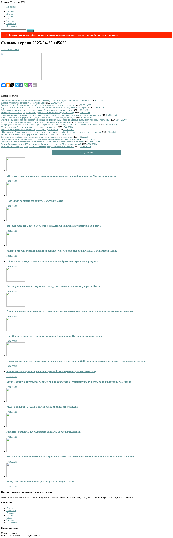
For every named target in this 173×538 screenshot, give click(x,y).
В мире (9, 14)
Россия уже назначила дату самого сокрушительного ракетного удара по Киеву (37, 112)
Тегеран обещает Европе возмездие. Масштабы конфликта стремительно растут (38, 105)
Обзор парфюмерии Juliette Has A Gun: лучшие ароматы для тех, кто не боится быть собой (42, 142)
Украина (10, 21)
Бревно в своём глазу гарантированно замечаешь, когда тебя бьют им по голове (37, 146)
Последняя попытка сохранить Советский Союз (23, 103)
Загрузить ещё (86, 153)
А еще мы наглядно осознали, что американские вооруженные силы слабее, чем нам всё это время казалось (51, 115)
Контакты (11, 7)
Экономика (11, 26)
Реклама (10, 513)
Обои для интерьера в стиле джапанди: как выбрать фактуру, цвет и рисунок (36, 110)
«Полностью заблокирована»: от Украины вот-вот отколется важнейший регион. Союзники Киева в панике (51, 132)
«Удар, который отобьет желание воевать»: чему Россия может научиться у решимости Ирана (44, 108)
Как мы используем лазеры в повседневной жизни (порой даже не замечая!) (36, 122)
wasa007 (15, 49)
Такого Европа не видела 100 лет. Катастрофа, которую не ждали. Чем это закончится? (41, 144)
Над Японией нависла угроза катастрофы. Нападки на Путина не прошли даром (38, 117)
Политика (11, 23)
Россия (9, 16)
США (9, 19)
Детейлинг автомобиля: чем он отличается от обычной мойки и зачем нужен (36, 137)
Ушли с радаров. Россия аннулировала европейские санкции (29, 127)
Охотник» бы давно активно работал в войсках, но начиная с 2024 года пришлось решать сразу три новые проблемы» (55, 120)
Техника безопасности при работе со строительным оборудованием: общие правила (40, 139)
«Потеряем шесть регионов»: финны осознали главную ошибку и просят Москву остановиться (45, 100)
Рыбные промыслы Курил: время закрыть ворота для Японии (29, 129)
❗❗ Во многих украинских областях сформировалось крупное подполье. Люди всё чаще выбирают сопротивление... (60, 35)
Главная (10, 11)
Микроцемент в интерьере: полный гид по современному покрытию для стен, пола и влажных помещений (50, 125)
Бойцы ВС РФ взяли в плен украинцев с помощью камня (27, 134)
